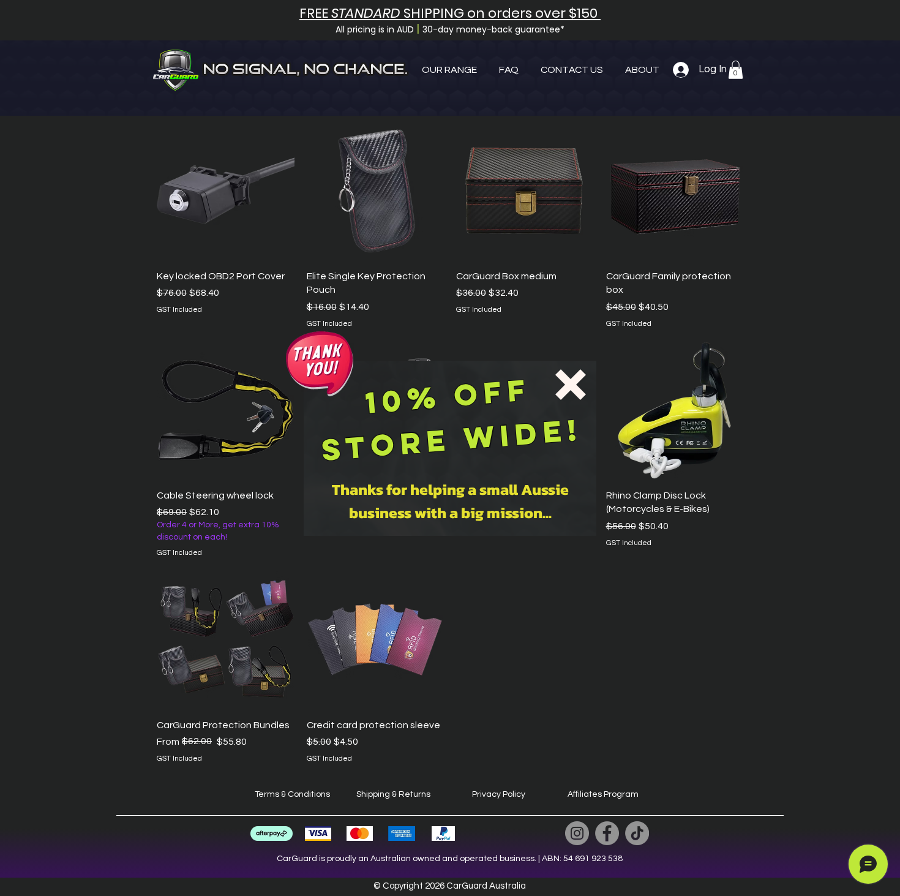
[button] (570, 384)
